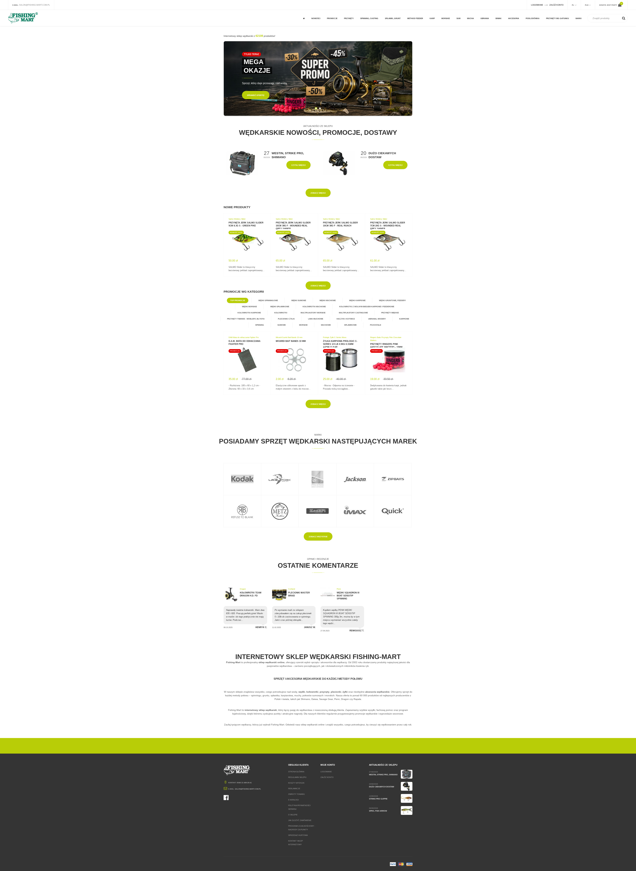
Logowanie (326, 772)
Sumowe (281, 325)
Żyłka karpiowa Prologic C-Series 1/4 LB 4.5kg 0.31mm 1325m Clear (340, 344)
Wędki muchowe (327, 300)
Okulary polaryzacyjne (487, 15)
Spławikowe (350, 325)
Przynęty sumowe (352, 22)
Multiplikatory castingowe (353, 313)
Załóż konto (327, 777)
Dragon (243, 589)
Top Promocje (237, 300)
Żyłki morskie (447, 22)
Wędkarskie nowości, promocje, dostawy (318, 132)
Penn (339, 589)
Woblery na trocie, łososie (555, 15)
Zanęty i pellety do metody (416, 12)
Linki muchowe (315, 319)
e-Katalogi (293, 800)
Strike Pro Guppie (378, 799)
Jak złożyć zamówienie (299, 820)
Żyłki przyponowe (393, 22)
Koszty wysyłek (296, 783)
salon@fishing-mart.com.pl (34, 5)
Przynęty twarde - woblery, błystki (246, 319)
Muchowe (331, 11)
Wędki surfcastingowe (449, 10)
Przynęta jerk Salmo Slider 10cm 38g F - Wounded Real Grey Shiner (293, 225)
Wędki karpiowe (357, 300)
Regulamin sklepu (297, 777)
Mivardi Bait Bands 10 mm (291, 341)
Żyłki (387, 11)
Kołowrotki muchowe (314, 307)
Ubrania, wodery (377, 319)
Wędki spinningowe (268, 300)
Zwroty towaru (296, 794)
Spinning (259, 325)
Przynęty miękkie (390, 313)
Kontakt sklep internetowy (295, 842)
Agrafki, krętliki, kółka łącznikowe (369, 12)
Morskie (303, 325)
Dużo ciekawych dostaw (381, 787)
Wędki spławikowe (279, 307)
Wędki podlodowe (534, 14)
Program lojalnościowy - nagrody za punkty (301, 828)
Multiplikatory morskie (313, 313)
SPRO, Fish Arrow (378, 811)
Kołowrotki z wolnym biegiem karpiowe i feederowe (366, 307)
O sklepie (292, 815)
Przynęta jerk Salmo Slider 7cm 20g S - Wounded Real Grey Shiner (387, 225)
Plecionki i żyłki (286, 319)
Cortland (291, 589)
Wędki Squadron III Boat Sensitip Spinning (348, 595)
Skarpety (485, 22)
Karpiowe (404, 319)
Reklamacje (294, 789)
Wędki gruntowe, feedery (392, 300)
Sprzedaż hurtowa (298, 835)
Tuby (510, 22)
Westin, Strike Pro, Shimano (383, 775)
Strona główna (296, 772)
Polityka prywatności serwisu (299, 807)
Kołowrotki (280, 313)
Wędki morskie (249, 307)
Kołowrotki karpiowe (249, 313)
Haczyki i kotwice (346, 319)
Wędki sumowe (298, 300)
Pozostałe (332, 22)
